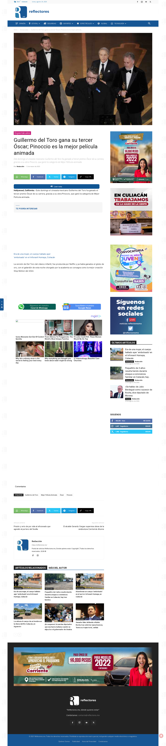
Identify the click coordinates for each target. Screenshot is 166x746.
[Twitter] (150, 1)
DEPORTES (67, 23)
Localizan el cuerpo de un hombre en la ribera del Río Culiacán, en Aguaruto (28, 623)
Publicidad (76, 741)
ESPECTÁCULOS (86, 23)
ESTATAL (35, 23)
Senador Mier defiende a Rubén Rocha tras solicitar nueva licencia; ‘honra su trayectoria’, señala (89, 625)
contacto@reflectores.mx (89, 715)
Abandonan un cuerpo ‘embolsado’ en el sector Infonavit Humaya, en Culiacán (89, 594)
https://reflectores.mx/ (39, 545)
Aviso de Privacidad (89, 741)
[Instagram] (142, 1)
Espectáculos (22, 133)
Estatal (128, 399)
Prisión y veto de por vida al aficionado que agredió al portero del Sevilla (32, 527)
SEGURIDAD (51, 23)
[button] (149, 24)
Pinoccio (69, 495)
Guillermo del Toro (31, 495)
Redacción (20, 166)
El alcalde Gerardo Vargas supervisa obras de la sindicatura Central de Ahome (83, 527)
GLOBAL (104, 23)
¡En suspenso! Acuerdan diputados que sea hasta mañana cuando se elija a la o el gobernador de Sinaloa (58, 626)
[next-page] (19, 634)
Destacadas (24, 30)
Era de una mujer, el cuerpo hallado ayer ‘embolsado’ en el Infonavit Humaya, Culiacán (27, 594)
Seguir (147, 426)
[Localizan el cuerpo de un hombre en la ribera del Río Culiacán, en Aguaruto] (28, 611)
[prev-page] (15, 634)
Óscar (62, 495)
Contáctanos (103, 741)
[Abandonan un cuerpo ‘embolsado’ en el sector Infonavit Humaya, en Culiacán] (90, 581)
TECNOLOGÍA (119, 23)
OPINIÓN (22, 23)
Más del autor (58, 567)
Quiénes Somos (64, 741)
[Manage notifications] (161, 736)
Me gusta (146, 421)
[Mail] (146, 1)
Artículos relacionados (30, 567)
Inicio (16, 30)
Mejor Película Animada (49, 495)
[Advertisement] (101, 11)
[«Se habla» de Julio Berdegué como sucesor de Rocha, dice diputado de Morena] (116, 391)
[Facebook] (137, 1)
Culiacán (48, 621)
